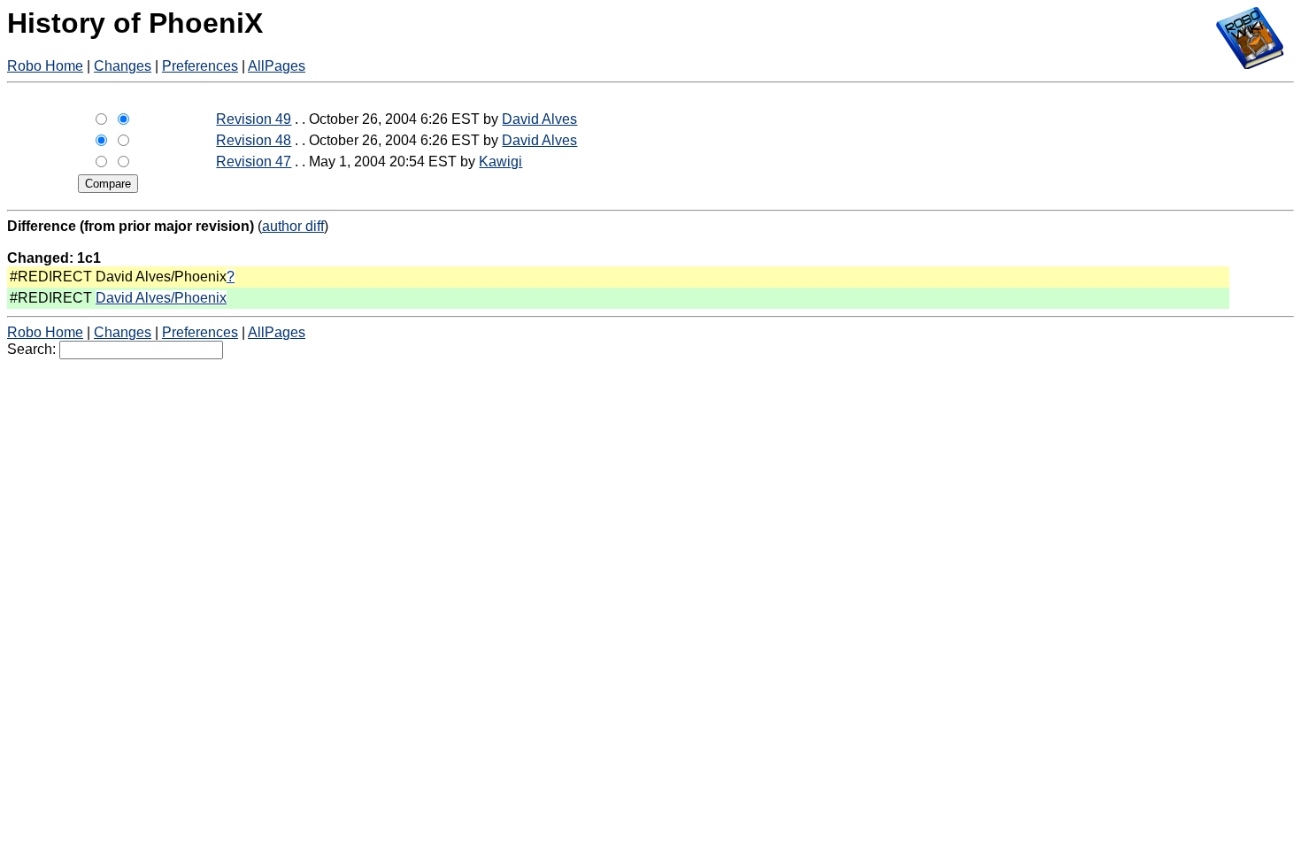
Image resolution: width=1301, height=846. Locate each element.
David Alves (539, 119)
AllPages (276, 65)
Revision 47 (253, 161)
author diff (293, 226)
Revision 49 (253, 119)
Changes (122, 65)
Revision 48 (253, 140)
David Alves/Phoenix (161, 297)
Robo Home (45, 65)
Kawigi (500, 161)
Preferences (200, 65)
